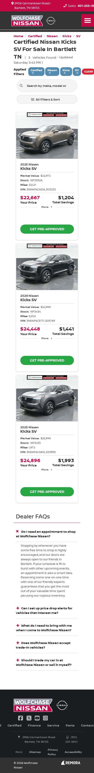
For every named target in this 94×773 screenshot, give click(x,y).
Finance (34, 725)
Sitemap (35, 752)
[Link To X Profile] (29, 717)
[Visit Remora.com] (70, 763)
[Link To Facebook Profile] (21, 717)
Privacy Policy (53, 752)
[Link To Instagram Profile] (45, 717)
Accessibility (73, 752)
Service (53, 725)
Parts (70, 725)
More (44, 207)
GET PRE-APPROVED (47, 229)
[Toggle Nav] (87, 20)
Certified (14, 725)
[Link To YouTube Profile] (38, 717)
